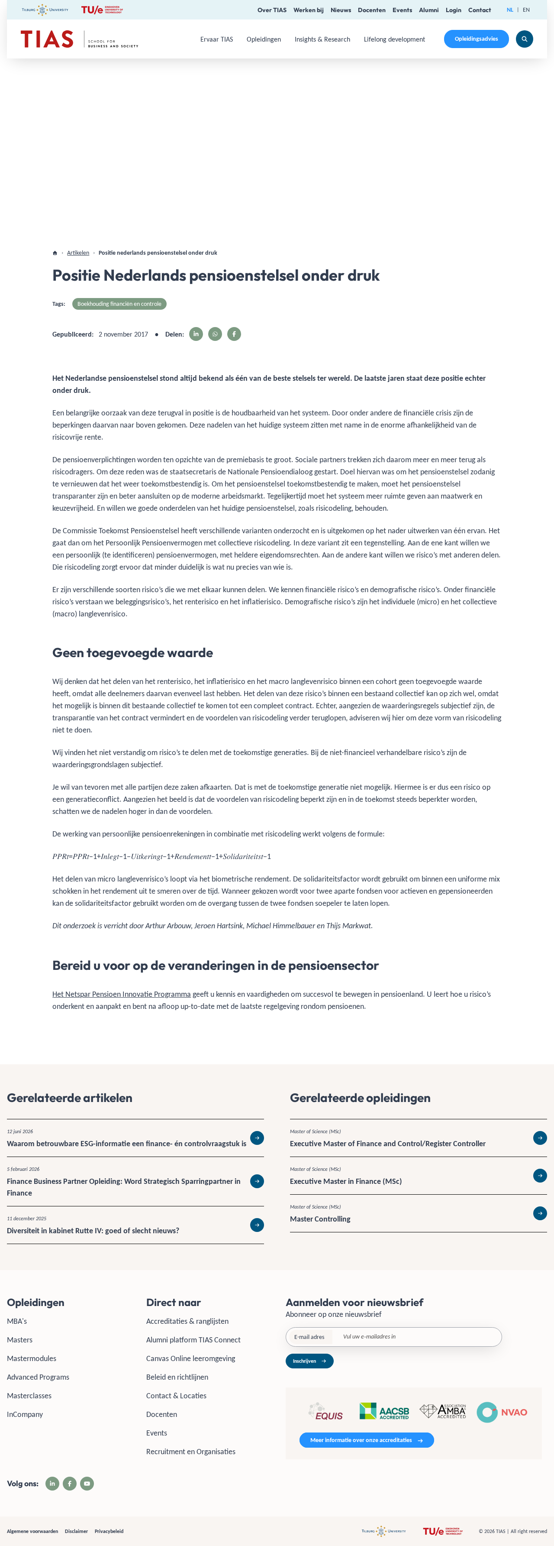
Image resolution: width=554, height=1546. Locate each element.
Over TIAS (272, 10)
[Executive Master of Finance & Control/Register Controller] (418, 1138)
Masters (19, 1340)
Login (453, 10)
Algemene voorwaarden (32, 1531)
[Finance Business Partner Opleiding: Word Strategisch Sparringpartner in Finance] (135, 1181)
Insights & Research (322, 39)
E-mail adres (309, 1337)
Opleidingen (264, 39)
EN (526, 9)
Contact (479, 10)
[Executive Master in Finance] (418, 1175)
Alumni (429, 10)
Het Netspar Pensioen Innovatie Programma (121, 994)
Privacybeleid (109, 1531)
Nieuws (341, 10)
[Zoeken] (524, 39)
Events (402, 10)
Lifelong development (394, 39)
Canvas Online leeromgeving (190, 1358)
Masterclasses (29, 1395)
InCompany (25, 1414)
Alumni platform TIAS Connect (193, 1340)
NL (510, 9)
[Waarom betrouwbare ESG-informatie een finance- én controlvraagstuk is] (135, 1138)
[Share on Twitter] (215, 334)
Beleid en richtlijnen (177, 1377)
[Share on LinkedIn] (196, 334)
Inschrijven (304, 1361)
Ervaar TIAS (216, 39)
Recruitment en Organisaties (190, 1451)
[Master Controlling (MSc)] (418, 1213)
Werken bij (308, 10)
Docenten (372, 10)
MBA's (17, 1321)
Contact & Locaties (176, 1395)
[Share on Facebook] (234, 334)
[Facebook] (70, 1484)
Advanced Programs (38, 1377)
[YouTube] (87, 1484)
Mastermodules (31, 1358)
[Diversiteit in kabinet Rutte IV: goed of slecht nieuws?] (135, 1225)
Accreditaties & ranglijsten (187, 1321)
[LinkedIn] (52, 1484)
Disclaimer (76, 1531)
